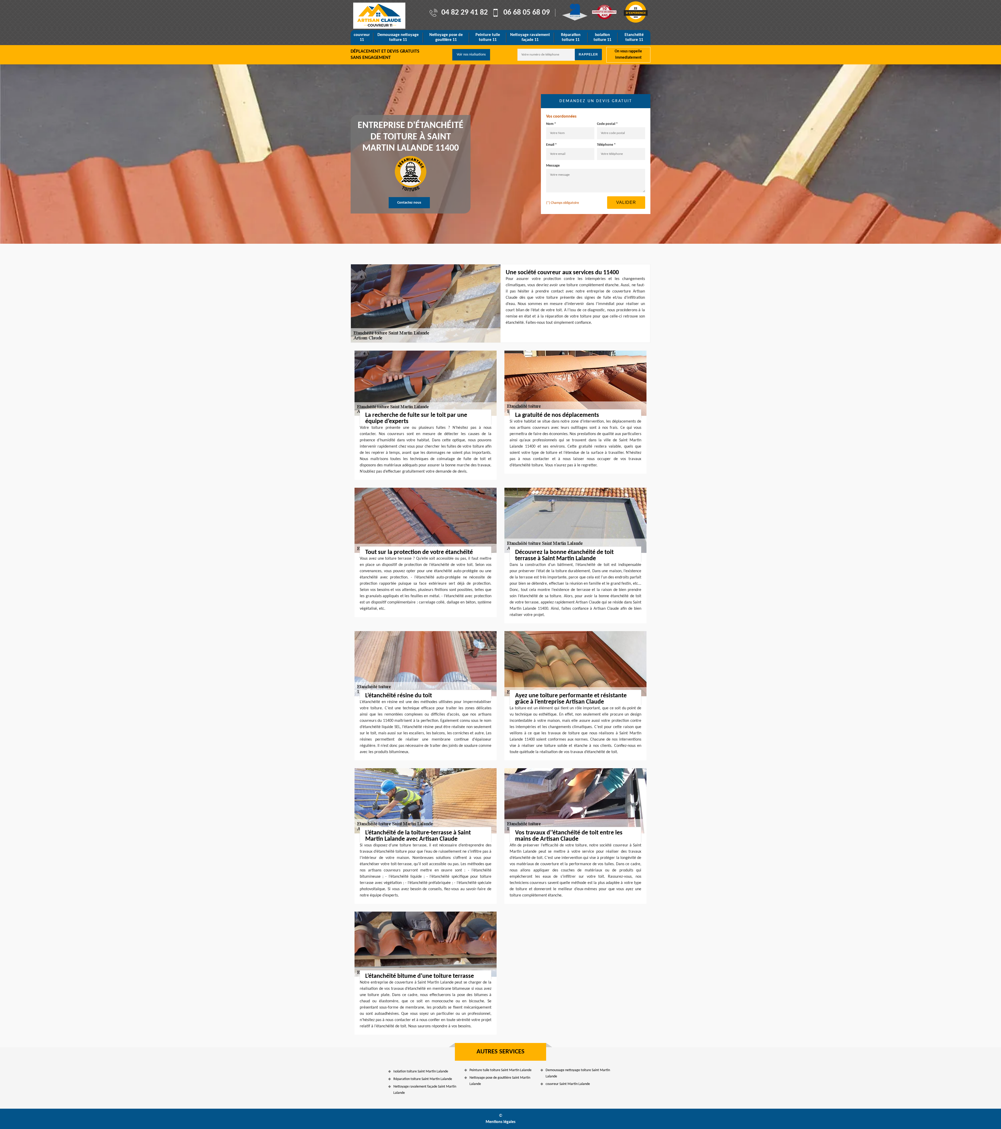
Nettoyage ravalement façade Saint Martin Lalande (424, 1090)
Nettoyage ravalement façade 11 (530, 37)
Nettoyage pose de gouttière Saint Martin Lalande (499, 1081)
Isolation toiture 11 (602, 37)
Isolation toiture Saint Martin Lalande (420, 1071)
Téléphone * (606, 145)
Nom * (551, 124)
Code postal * (607, 124)
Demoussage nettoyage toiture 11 (398, 37)
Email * (551, 145)
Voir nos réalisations (471, 55)
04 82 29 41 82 (464, 13)
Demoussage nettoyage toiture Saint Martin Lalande (578, 1073)
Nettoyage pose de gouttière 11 (446, 37)
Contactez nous (409, 203)
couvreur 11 (362, 37)
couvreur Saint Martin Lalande (568, 1084)
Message (553, 166)
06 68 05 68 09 (526, 13)
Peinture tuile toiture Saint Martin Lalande (500, 1070)
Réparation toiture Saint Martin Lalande (422, 1079)
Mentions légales (500, 1122)
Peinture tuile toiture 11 (487, 37)
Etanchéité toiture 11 (634, 37)
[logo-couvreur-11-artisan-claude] (379, 16)
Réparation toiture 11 (571, 37)
